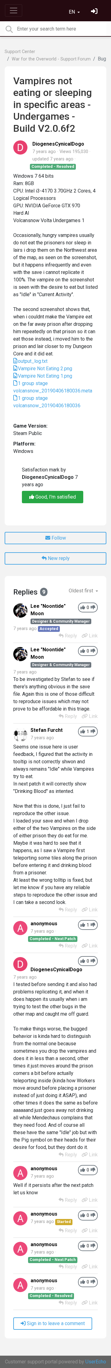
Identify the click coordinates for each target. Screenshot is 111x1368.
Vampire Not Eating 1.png (45, 376)
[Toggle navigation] (13, 10)
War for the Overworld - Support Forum (51, 59)
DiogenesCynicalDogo (58, 144)
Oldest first (81, 591)
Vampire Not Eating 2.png (45, 368)
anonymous (44, 924)
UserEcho (95, 1362)
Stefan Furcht (47, 730)
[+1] (82, 607)
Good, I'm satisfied (55, 497)
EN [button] (72, 12)
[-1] (93, 607)
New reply (58, 558)
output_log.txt (32, 361)
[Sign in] (94, 12)
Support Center (20, 51)
